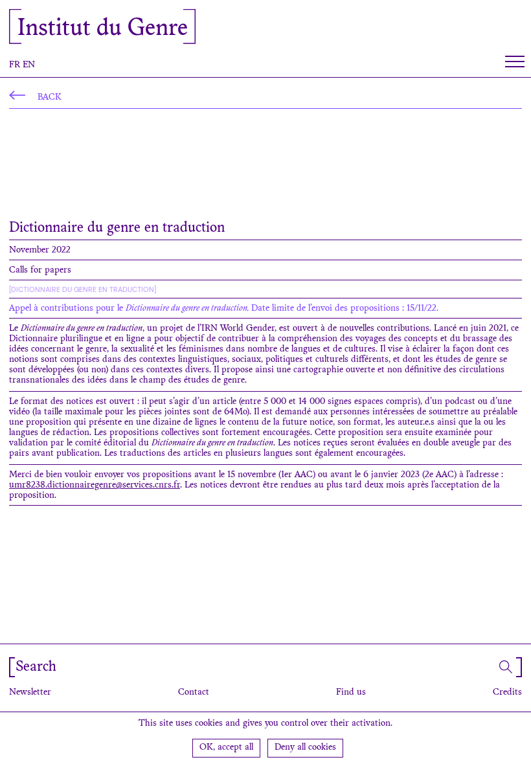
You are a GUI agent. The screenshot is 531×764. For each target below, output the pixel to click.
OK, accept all (226, 747)
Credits (507, 692)
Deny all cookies (305, 747)
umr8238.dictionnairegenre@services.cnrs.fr (94, 485)
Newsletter (30, 692)
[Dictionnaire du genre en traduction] (82, 289)
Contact (193, 692)
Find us (351, 692)
